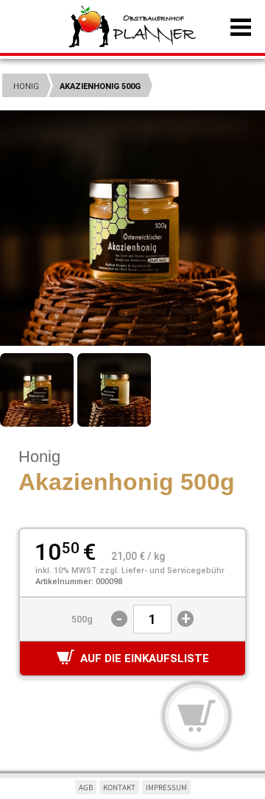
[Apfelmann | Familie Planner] (132, 28)
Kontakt (119, 787)
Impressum (166, 787)
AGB (86, 787)
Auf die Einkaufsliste (144, 658)
